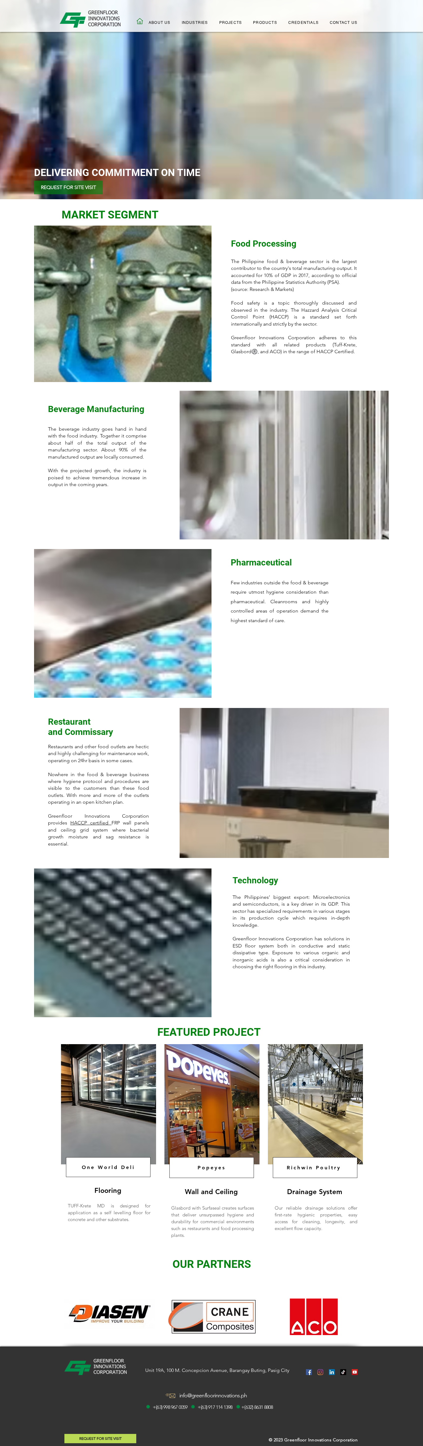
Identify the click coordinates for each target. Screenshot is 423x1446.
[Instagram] (320, 1372)
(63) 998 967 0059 (171, 1407)
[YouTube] (355, 1372)
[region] (108, 1146)
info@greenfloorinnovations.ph (213, 1395)
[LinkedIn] (332, 1372)
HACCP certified (90, 823)
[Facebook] (309, 1372)
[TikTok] (343, 1372)
